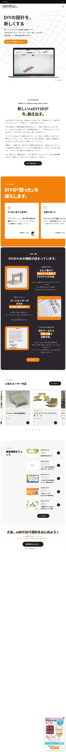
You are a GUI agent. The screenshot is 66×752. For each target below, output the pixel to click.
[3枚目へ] (32, 429)
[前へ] (26, 429)
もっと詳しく (32, 360)
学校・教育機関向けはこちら (32, 548)
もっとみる (54, 383)
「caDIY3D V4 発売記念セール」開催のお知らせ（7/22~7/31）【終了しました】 (31, 2)
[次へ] (39, 429)
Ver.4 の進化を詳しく (32, 163)
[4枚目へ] (33, 429)
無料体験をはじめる (32, 544)
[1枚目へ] (29, 429)
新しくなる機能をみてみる (14, 42)
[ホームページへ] (10, 6)
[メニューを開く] (63, 7)
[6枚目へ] (36, 429)
